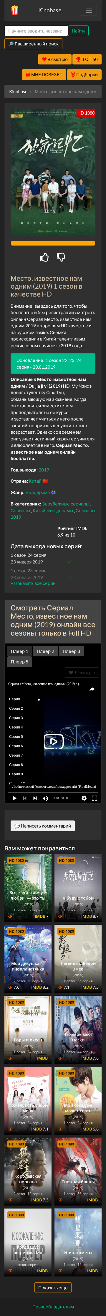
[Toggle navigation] (89, 10)
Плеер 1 (19, 651)
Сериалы (21, 510)
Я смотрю (84, 672)
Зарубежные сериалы (66, 503)
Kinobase (49, 10)
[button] (33, 583)
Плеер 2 (45, 651)
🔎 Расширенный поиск (33, 43)
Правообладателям (53, 1306)
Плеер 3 (71, 651)
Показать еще (53, 1287)
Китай (35, 481)
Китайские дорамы (53, 510)
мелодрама (38, 492)
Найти (78, 30)
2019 (44, 469)
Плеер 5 (19, 661)
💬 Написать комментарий (42, 825)
